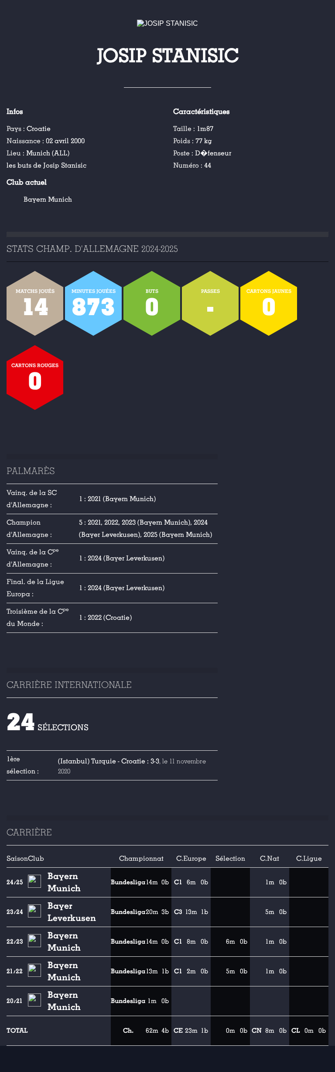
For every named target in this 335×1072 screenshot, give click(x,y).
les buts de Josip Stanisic (46, 165)
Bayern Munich (48, 199)
